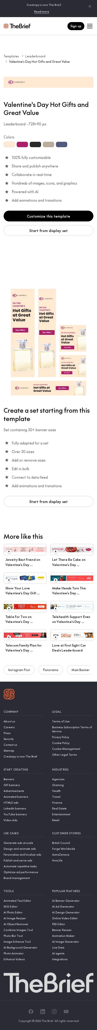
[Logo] (9, 695)
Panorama (50, 669)
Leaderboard (35, 56)
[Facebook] (31, 1011)
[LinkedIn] (42, 1011)
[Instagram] (54, 1011)
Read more (41, 11)
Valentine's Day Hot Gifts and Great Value (39, 61)
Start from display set (48, 230)
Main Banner (81, 669)
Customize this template (48, 216)
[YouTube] (66, 1011)
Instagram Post (19, 669)
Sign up (75, 26)
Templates (11, 56)
